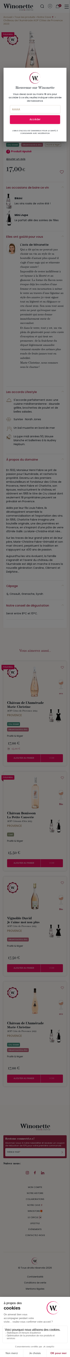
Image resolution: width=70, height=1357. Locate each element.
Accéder (35, 119)
